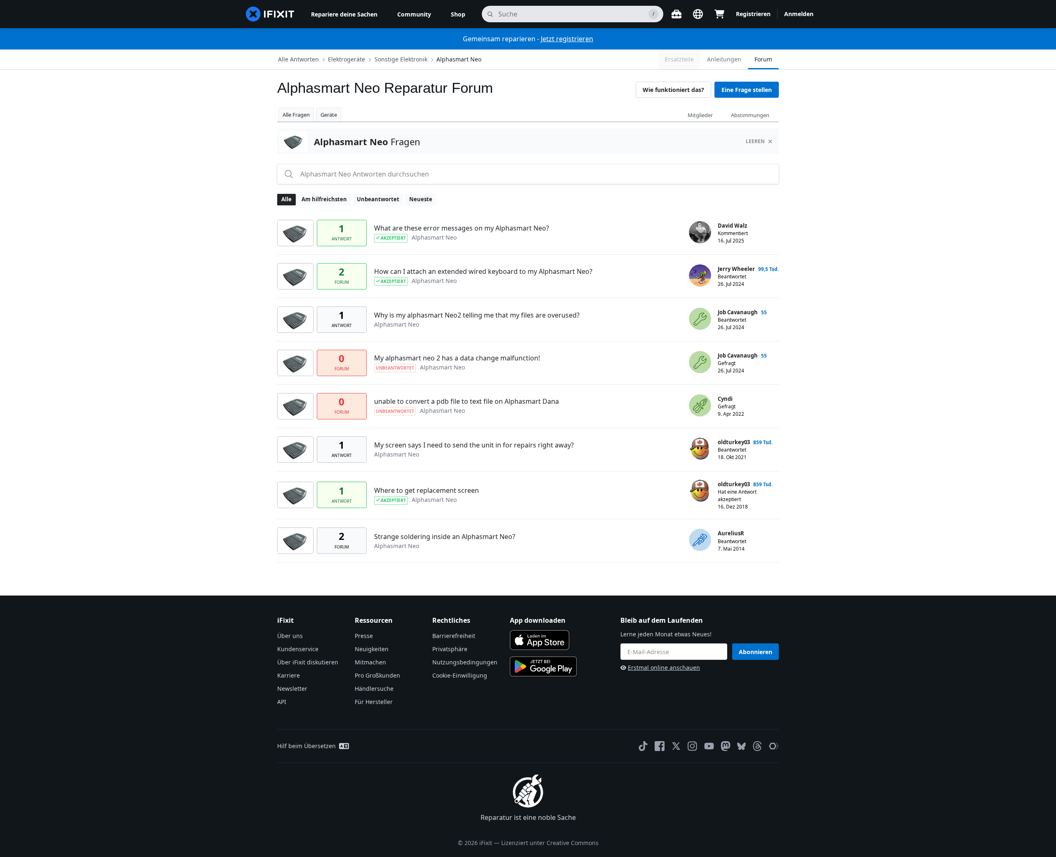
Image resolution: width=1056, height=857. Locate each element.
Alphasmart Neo (458, 59)
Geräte (329, 114)
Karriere (288, 675)
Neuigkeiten (372, 649)
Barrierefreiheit (453, 636)
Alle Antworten (298, 59)
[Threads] (757, 746)
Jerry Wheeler (736, 269)
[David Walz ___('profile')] (700, 232)
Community (414, 14)
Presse (364, 636)
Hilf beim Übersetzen (306, 746)
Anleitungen (724, 59)
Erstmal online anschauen (664, 667)
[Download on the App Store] (539, 640)
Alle (286, 199)
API (281, 702)
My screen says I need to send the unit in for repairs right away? (474, 445)
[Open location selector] (698, 14)
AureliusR (731, 533)
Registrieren (753, 14)
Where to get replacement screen (426, 490)
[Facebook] (660, 746)
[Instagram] (693, 746)
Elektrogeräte (346, 59)
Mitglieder (700, 115)
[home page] (270, 14)
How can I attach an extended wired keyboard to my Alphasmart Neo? (483, 271)
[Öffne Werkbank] (676, 14)
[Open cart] (719, 14)
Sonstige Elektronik (401, 59)
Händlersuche (374, 688)
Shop (458, 14)
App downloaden (538, 620)
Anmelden (798, 14)
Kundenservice (297, 649)
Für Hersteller (374, 702)
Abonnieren (755, 652)
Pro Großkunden (377, 675)
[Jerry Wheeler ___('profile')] (700, 275)
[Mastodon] (726, 746)
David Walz (732, 225)
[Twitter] (676, 746)
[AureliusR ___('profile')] (700, 540)
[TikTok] (643, 746)
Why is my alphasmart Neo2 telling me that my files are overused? (477, 315)
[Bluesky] (741, 746)
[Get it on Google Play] (543, 666)
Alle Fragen (296, 114)
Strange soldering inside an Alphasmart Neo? (444, 536)
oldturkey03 (734, 442)
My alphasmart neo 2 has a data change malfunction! (457, 358)
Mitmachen (370, 662)
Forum (763, 59)
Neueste (420, 199)
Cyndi (725, 399)
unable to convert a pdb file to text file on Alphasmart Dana (466, 401)
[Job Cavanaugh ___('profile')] (700, 319)
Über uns (290, 636)
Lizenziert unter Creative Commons (550, 843)
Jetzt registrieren (567, 38)
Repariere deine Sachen (344, 14)
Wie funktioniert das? (673, 90)
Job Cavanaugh (738, 312)
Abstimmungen (750, 115)
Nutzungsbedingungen (464, 662)
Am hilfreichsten (324, 199)
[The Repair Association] (774, 746)
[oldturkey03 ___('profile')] (700, 449)
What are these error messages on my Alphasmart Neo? (461, 228)
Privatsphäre (449, 649)
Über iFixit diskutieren (307, 662)
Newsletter (292, 688)
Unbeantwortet (378, 199)
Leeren (755, 141)
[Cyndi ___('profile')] (700, 405)
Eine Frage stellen (746, 90)
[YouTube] (709, 746)
